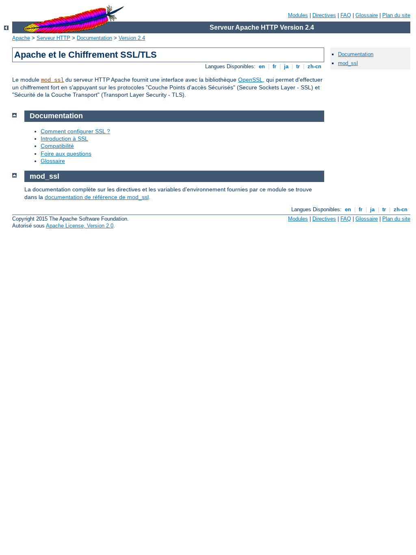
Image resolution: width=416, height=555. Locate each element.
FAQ (345, 15)
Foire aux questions (66, 153)
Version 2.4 (132, 38)
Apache (21, 38)
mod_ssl (52, 80)
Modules (298, 15)
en (261, 66)
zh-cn (314, 66)
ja (286, 66)
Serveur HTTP (53, 38)
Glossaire (366, 15)
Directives (324, 15)
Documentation (94, 38)
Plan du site (396, 15)
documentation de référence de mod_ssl (97, 197)
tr (298, 66)
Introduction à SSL (64, 138)
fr (274, 66)
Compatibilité (57, 146)
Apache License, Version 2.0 (79, 226)
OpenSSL (250, 79)
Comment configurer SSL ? (75, 131)
